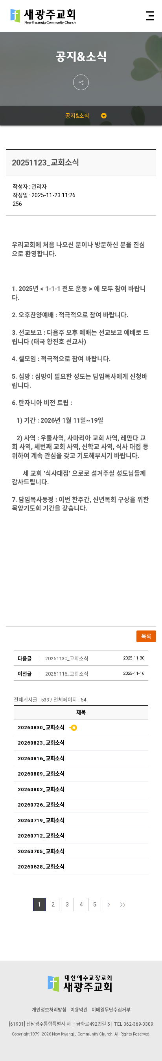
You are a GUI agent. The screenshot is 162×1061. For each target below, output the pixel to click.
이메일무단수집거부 (111, 1010)
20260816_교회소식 (41, 758)
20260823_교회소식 (41, 743)
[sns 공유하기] (81, 82)
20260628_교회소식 (41, 867)
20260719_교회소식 (41, 820)
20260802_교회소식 (41, 789)
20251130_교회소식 (66, 658)
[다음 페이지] (109, 904)
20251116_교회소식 (66, 674)
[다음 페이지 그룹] (122, 904)
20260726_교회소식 (41, 805)
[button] (149, 16)
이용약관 (79, 1010)
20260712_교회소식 (41, 836)
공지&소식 (77, 116)
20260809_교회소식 (41, 774)
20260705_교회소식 (41, 851)
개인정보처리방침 (49, 1010)
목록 (146, 636)
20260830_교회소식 (41, 727)
